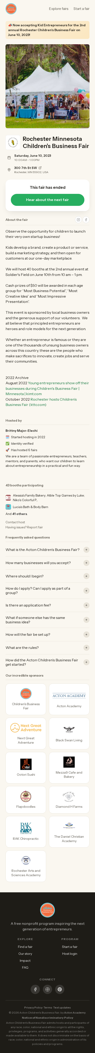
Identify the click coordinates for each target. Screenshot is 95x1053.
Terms (48, 1007)
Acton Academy (75, 1012)
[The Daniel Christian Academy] (69, 831)
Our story (25, 954)
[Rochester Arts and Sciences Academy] (26, 866)
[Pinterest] (59, 990)
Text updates (62, 1007)
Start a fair (81, 8)
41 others (19, 514)
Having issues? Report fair (24, 527)
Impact (25, 960)
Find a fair (25, 947)
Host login (69, 954)
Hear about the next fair (47, 200)
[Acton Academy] (69, 699)
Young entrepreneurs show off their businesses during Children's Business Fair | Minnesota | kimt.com (47, 388)
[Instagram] (47, 990)
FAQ (25, 967)
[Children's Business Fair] (26, 699)
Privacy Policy (33, 1007)
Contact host (15, 522)
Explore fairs (58, 8)
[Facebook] (35, 990)
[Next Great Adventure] (26, 733)
